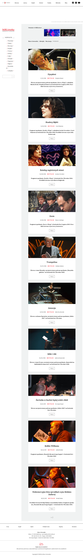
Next (76, 33)
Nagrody (61, 526)
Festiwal (41, 2)
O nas (7, 526)
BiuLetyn (17, 2)
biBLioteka (58, 2)
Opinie (31, 526)
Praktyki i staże (46, 526)
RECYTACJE (50, 78)
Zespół (19, 526)
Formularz (74, 526)
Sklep (66, 2)
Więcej (51, 90)
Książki (33, 2)
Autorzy (25, 2)
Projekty (49, 2)
